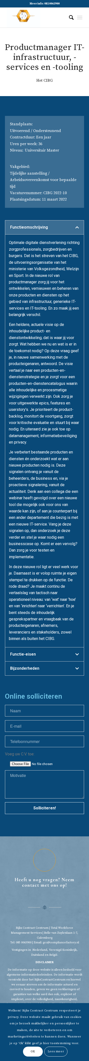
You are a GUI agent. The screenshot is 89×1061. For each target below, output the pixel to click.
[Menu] (79, 18)
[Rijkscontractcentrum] (37, 17)
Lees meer (56, 1051)
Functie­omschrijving (29, 227)
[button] (44, 227)
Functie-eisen (23, 654)
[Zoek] (69, 17)
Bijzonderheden (24, 668)
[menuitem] (69, 17)
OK (33, 1051)
